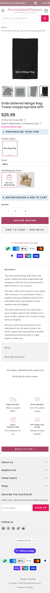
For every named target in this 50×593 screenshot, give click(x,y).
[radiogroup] (25, 149)
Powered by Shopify (25, 587)
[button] (25, 138)
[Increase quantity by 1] (25, 211)
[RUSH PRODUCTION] (13, 426)
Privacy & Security (27, 579)
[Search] (45, 18)
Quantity (5, 204)
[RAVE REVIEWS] (37, 405)
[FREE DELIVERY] (13, 405)
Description (10, 269)
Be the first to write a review (25, 376)
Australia (24, 540)
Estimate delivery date (11, 127)
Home (4, 27)
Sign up (41, 507)
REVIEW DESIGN (25, 220)
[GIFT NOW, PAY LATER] (37, 426)
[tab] (7, 91)
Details (7, 348)
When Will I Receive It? (14, 357)
